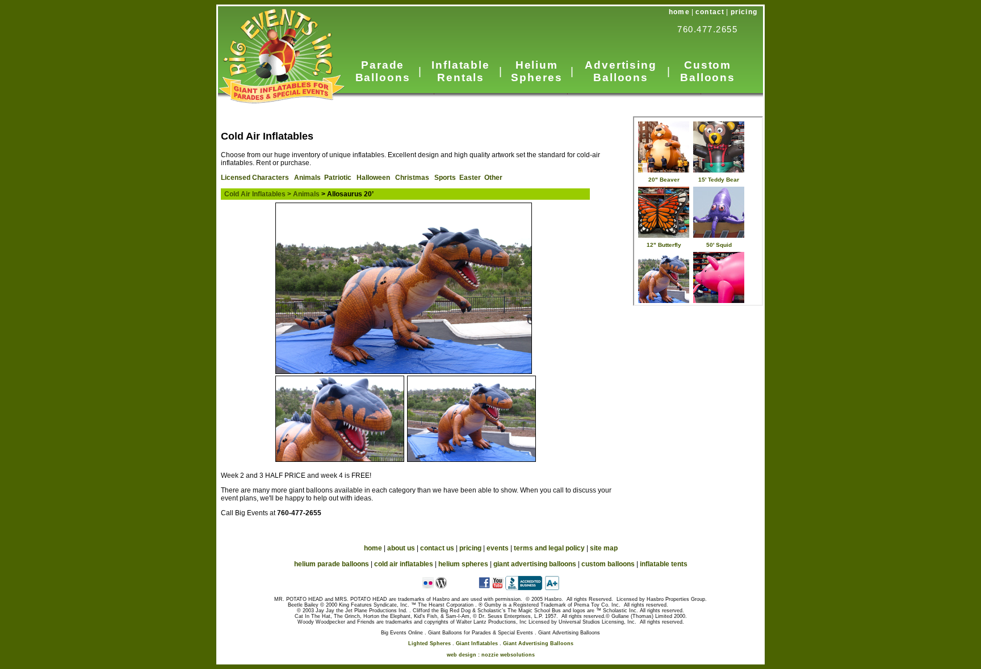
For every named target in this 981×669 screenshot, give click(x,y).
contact (709, 12)
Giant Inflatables (477, 643)
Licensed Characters (255, 178)
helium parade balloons (331, 564)
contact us (437, 548)
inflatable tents (663, 564)
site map (604, 548)
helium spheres (463, 564)
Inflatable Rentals (460, 71)
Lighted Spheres (429, 643)
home (679, 12)
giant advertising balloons (534, 564)
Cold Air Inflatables (255, 194)
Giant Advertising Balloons (538, 643)
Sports (445, 178)
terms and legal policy (549, 548)
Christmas (412, 178)
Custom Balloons (707, 71)
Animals (307, 178)
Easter (470, 178)
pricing (744, 12)
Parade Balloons (382, 71)
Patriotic (337, 178)
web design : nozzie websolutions (491, 655)
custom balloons (608, 564)
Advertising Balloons (621, 71)
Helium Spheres (536, 71)
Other (493, 178)
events (498, 548)
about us (401, 548)
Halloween (373, 178)
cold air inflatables (403, 564)
